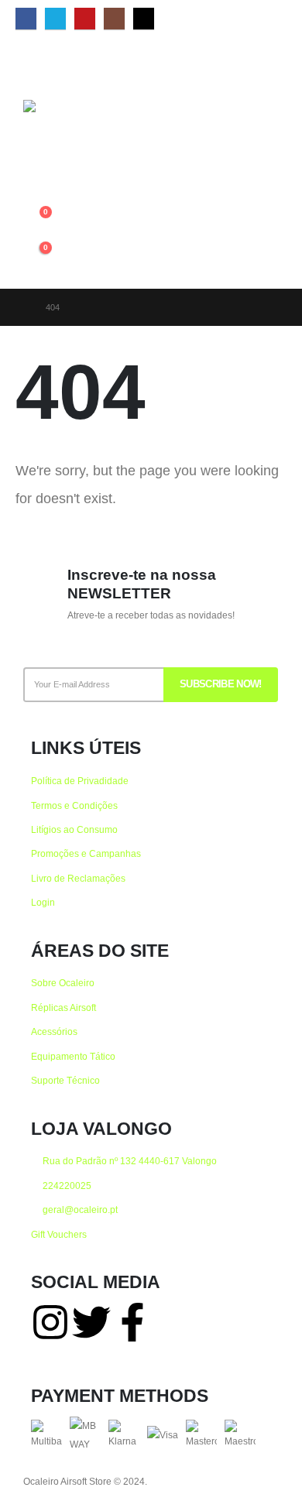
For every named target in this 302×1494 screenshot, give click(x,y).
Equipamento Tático (73, 1056)
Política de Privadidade (80, 781)
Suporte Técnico (65, 1080)
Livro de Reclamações (78, 878)
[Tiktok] (143, 19)
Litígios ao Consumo (74, 829)
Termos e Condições (74, 805)
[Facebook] (25, 19)
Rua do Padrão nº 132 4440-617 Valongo (128, 1161)
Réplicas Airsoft (63, 1007)
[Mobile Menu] (37, 65)
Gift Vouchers (59, 1234)
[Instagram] (114, 19)
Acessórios (54, 1031)
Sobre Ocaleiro (62, 983)
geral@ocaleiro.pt (79, 1209)
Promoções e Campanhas (86, 853)
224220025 (65, 1185)
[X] (55, 19)
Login (43, 902)
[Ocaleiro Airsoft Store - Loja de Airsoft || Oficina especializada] (62, 147)
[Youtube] (84, 19)
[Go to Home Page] (19, 307)
